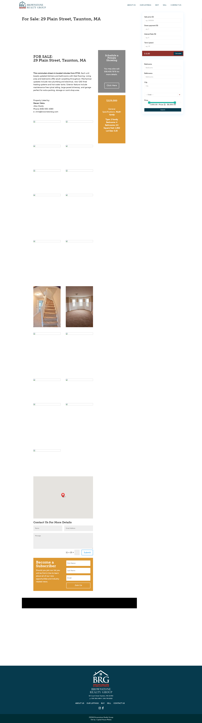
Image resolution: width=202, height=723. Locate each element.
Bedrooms (148, 64)
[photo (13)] (47, 380)
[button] (63, 495)
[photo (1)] (79, 122)
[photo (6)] (79, 196)
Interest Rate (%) (150, 34)
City (145, 82)
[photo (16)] (79, 405)
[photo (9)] (47, 327)
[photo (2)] (79, 171)
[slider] (149, 103)
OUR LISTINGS (145, 5)
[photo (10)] (79, 327)
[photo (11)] (47, 334)
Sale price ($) (149, 17)
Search (162, 110)
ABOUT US (131, 5)
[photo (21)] (47, 122)
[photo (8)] (79, 242)
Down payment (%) (151, 25)
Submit (87, 552)
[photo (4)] (79, 147)
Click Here (112, 85)
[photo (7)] (47, 242)
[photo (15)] (47, 405)
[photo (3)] (47, 196)
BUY (157, 5)
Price (146, 100)
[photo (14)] (79, 380)
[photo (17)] (47, 451)
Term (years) (148, 43)
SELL (164, 5)
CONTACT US (176, 5)
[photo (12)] (79, 334)
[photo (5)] (47, 171)
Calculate (178, 53)
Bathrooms (148, 73)
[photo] (47, 147)
